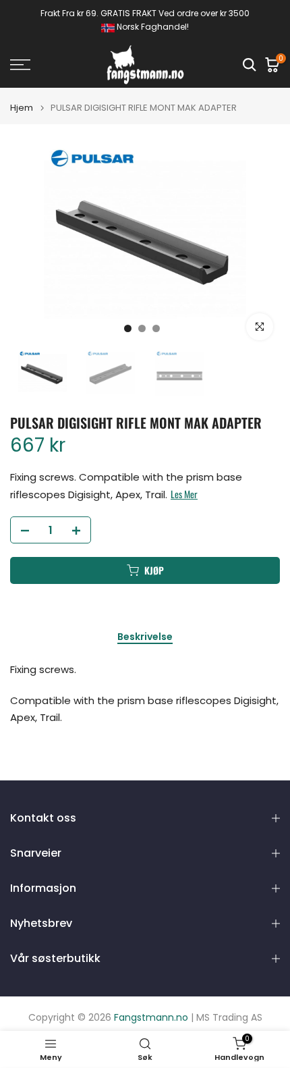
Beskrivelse (145, 637)
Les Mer (184, 494)
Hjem (21, 107)
